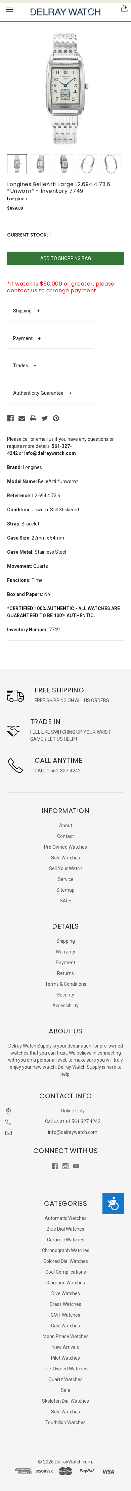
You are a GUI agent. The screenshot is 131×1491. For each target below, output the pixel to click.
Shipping (26, 311)
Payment (27, 338)
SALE (65, 900)
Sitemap (65, 890)
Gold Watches (65, 1325)
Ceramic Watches (65, 1239)
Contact (65, 836)
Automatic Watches (66, 1218)
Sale (65, 1390)
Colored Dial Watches (65, 1261)
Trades (24, 366)
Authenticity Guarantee (42, 393)
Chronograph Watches (65, 1250)
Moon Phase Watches (66, 1336)
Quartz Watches (65, 1379)
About (65, 825)
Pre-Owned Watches (65, 1368)
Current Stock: (29, 234)
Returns (65, 973)
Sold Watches (65, 857)
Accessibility (65, 1005)
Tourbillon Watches (65, 1422)
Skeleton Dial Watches (65, 1401)
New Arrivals (65, 1347)
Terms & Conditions (65, 984)
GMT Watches (65, 1315)
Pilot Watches (65, 1358)
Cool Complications (65, 1272)
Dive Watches (65, 1293)
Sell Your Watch (65, 868)
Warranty (65, 951)
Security (65, 994)
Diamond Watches (65, 1282)
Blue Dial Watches (65, 1229)
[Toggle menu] (9, 9)
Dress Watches (65, 1304)
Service (66, 879)
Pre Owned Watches (65, 847)
